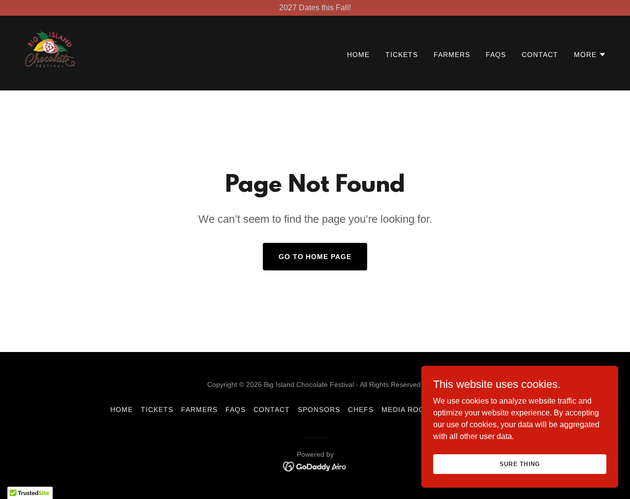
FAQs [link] (496, 55)
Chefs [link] (361, 409)
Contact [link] (540, 55)
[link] (50, 52)
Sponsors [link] (319, 409)
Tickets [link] (401, 55)
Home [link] (358, 55)
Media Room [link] (406, 409)
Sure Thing (520, 463)
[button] (590, 54)
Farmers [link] (452, 55)
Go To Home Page (315, 257)
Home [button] (121, 409)
